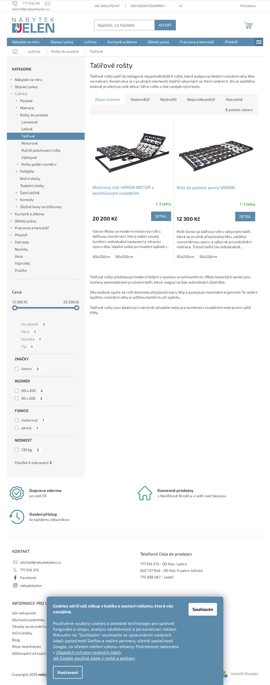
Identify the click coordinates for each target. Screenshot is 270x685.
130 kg (30, 449)
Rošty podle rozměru (38, 164)
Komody (26, 199)
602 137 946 (150, 570)
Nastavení (67, 672)
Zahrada (22, 242)
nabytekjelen (31, 585)
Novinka (31, 339)
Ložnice (21, 93)
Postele (26, 100)
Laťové (27, 129)
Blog (16, 640)
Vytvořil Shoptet (244, 674)
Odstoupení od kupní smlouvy (36, 653)
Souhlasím (202, 609)
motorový (32, 420)
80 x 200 (32, 390)
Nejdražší (168, 99)
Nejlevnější (140, 99)
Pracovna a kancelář (32, 228)
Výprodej (22, 263)
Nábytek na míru (28, 79)
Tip (27, 346)
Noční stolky (30, 178)
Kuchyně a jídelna (29, 214)
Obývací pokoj (26, 86)
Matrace (27, 108)
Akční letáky (22, 633)
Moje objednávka (26, 646)
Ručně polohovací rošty (40, 150)
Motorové (29, 143)
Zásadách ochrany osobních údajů (88, 652)
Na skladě (33, 324)
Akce (19, 256)
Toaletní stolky (32, 185)
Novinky (21, 249)
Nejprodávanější (201, 99)
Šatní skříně (30, 192)
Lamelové (29, 122)
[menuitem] (26, 42)
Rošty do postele (34, 115)
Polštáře (27, 171)
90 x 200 (31, 398)
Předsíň (21, 235)
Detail (161, 216)
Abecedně (234, 99)
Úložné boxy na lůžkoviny (41, 206)
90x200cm (124, 256)
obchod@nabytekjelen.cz (40, 562)
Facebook (28, 577)
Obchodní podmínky (148, 6)
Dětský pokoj (25, 221)
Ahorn (30, 368)
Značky (21, 270)
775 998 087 (150, 577)
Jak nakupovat (107, 6)
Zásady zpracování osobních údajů (41, 626)
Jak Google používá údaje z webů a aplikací (94, 657)
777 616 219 (29, 570)
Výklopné (29, 157)
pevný (29, 427)
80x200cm (101, 256)
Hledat (165, 25)
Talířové (28, 136)
